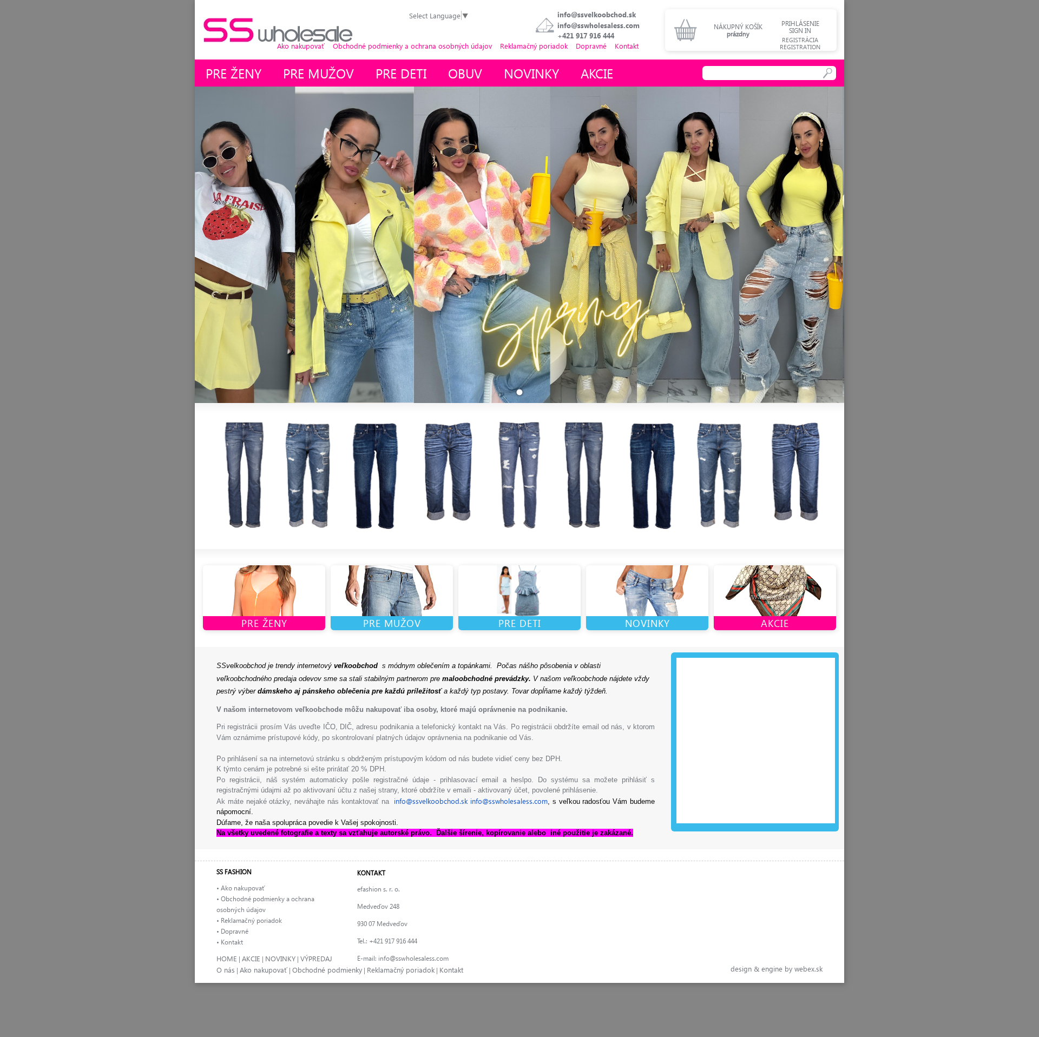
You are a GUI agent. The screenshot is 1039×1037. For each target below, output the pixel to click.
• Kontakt (229, 942)
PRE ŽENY (264, 623)
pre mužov (318, 73)
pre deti (401, 73)
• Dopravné (232, 931)
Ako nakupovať (301, 45)
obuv (465, 73)
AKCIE (775, 623)
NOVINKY (647, 623)
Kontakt (627, 45)
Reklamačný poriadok (534, 45)
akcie (597, 73)
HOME (226, 958)
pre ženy (233, 73)
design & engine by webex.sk (777, 968)
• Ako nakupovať (240, 888)
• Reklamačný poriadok (249, 920)
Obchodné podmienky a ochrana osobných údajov (412, 45)
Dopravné (591, 45)
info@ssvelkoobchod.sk (596, 14)
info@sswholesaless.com (598, 25)
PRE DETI (519, 623)
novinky (531, 73)
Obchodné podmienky (327, 969)
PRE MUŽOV (392, 623)
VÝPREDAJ (316, 958)
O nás (225, 969)
